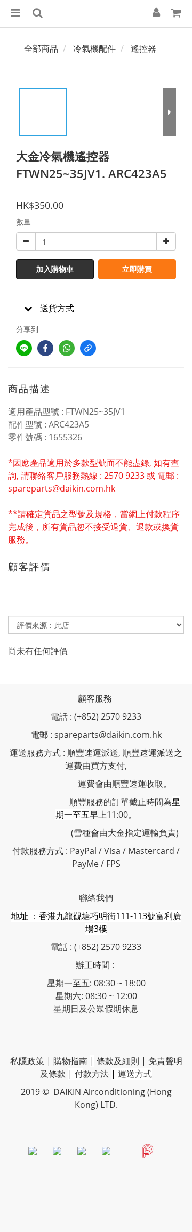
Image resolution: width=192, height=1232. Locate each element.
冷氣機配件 (94, 48)
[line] (24, 348)
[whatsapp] (67, 348)
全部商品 (41, 48)
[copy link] (88, 348)
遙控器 (143, 48)
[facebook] (45, 348)
